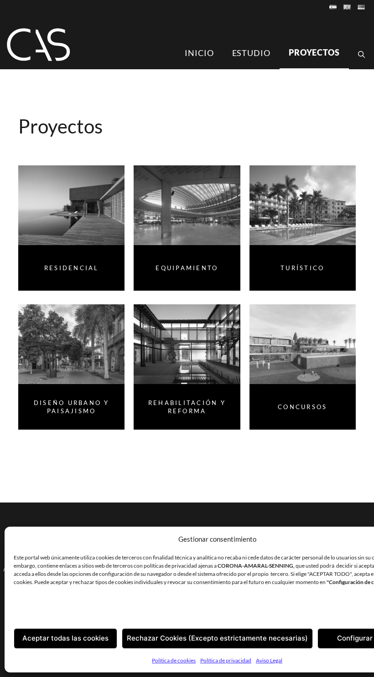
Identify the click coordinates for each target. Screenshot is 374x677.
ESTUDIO (251, 53)
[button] (361, 54)
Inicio (199, 53)
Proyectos (314, 52)
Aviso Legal (269, 660)
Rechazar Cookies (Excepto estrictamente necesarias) (217, 638)
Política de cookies (174, 660)
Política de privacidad (225, 660)
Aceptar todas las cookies (65, 638)
